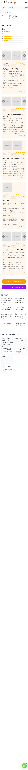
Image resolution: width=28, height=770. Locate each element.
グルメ (3, 7)
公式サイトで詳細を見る (13, 281)
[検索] (20, 2)
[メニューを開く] (26, 2)
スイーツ (11, 7)
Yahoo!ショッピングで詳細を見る (13, 287)
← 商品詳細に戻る (6, 12)
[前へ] (3, 55)
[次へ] (24, 55)
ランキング (19, 7)
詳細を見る (22, 91)
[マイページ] (23, 2)
